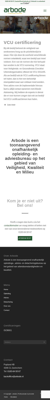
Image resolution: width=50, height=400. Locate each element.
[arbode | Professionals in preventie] (21, 11)
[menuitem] (45, 11)
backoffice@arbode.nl (14, 376)
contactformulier (11, 225)
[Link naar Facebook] (40, 393)
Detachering (8, 302)
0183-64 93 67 (14, 371)
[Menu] (45, 11)
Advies (6, 298)
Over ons (7, 306)
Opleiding (7, 294)
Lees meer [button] (11, 105)
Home (6, 289)
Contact (6, 310)
